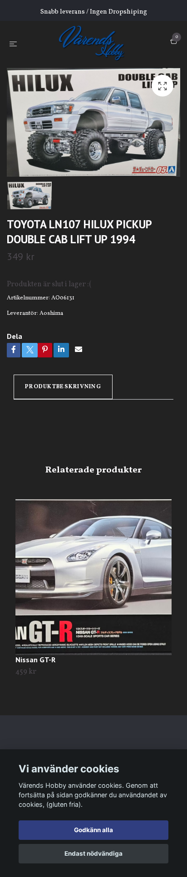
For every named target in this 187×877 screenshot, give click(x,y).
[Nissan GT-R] (93, 577)
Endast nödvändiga (93, 853)
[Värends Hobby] (95, 42)
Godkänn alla (93, 830)
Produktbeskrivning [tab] (63, 387)
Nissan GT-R (35, 659)
